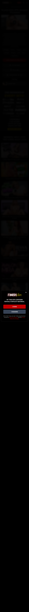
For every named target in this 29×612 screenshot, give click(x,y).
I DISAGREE (14, 312)
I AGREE (14, 306)
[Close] (26, 292)
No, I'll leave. (16, 318)
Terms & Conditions (13, 317)
